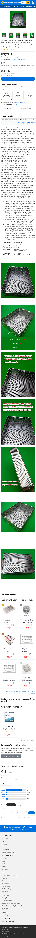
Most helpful (6, 809)
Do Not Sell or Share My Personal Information (14, 906)
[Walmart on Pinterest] (13, 922)
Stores (3, 861)
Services (15, 6)
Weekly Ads (25, 830)
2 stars (3, 796)
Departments (7, 6)
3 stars (3, 794)
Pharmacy (4, 878)
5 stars (3, 790)
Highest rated (22, 805)
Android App (5, 915)
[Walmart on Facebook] (3, 922)
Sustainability (5, 849)
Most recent (11, 805)
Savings (22, 6)
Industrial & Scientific (19, 122)
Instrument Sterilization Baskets (23, 124)
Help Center (29, 827)
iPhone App (5, 912)
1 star (3, 798)
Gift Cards (4, 869)
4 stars (3, 792)
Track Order (13, 830)
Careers (4, 841)
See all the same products (27, 740)
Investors (4, 847)
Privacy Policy (6, 898)
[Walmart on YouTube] (10, 922)
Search (32, 813)
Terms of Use (5, 895)
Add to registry (27, 108)
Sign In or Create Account (13, 827)
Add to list (9, 108)
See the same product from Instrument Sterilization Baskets (20, 692)
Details (15, 104)
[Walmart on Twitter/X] (6, 922)
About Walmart (6, 839)
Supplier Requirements (8, 852)
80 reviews (14, 49)
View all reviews (7, 784)
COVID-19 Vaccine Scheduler (10, 875)
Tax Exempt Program (7, 889)
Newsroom (5, 844)
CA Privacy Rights (7, 900)
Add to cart (18, 79)
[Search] (28, 2)
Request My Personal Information (11, 903)
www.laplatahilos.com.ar (20, 63)
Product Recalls (6, 886)
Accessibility (5, 883)
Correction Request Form (10, 756)
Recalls (4, 881)
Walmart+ (4, 866)
